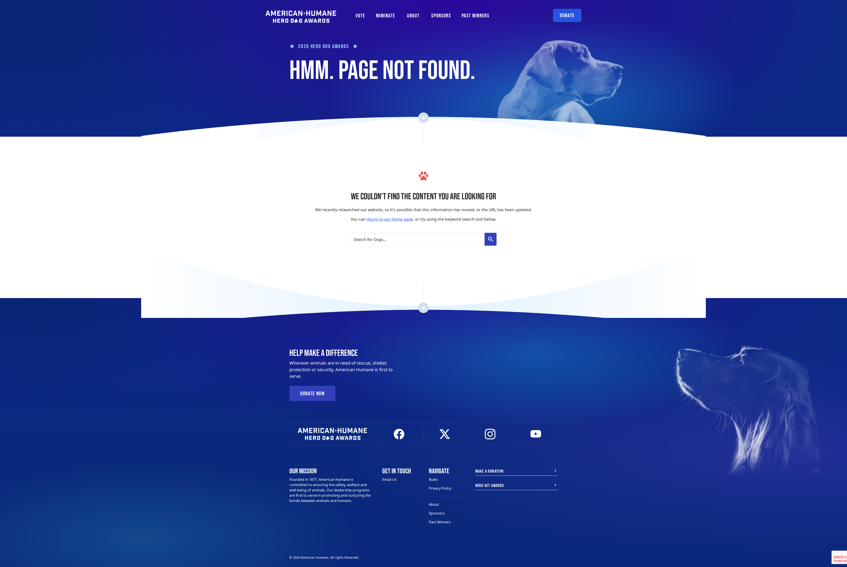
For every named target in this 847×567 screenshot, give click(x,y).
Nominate (385, 16)
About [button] (413, 16)
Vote (360, 16)
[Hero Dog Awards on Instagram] (492, 434)
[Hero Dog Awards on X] (446, 434)
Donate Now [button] (312, 393)
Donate (567, 15)
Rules (433, 479)
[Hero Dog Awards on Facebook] (401, 434)
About (434, 504)
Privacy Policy (440, 488)
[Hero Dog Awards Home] (301, 14)
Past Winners (475, 16)
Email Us (389, 479)
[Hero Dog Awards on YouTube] (537, 434)
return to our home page (389, 219)
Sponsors (441, 16)
